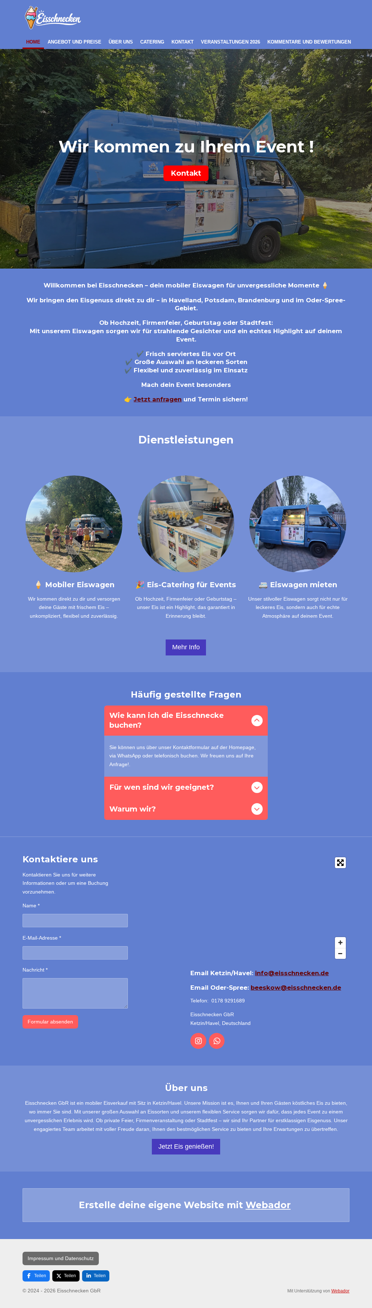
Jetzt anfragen (158, 399)
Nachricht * (35, 970)
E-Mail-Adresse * (42, 938)
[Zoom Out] (340, 953)
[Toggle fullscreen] (340, 862)
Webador (268, 1204)
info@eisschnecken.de (292, 973)
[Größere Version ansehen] (73, 523)
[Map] (269, 908)
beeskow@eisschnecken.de (296, 987)
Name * (31, 905)
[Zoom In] (340, 942)
